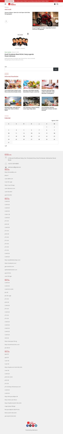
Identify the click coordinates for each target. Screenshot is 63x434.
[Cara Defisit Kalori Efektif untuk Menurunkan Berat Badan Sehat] (13, 84)
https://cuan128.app (10, 185)
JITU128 (7, 221)
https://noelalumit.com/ (10, 263)
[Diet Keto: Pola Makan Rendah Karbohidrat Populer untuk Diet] (31, 84)
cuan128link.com (9, 178)
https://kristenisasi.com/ (15, 386)
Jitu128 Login (8, 295)
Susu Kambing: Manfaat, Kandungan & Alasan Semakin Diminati (49, 109)
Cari (6, 66)
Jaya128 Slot (8, 273)
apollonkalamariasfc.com (11, 269)
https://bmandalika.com (10, 172)
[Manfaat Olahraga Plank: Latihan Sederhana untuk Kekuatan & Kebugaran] (50, 84)
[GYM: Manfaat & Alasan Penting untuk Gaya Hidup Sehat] (31, 101)
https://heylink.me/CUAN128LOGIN (13, 367)
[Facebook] (27, 425)
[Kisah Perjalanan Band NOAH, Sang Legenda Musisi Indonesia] (20, 41)
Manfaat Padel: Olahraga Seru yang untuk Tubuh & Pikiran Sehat (12, 109)
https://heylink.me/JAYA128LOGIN (13, 403)
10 (8, 133)
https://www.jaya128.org (11, 341)
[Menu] (6, 4)
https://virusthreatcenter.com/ (12, 344)
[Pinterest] (33, 425)
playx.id (6, 175)
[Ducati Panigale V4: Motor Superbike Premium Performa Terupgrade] (45, 19)
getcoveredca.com (9, 266)
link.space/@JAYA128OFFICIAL (12, 409)
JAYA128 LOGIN (9, 377)
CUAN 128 (7, 214)
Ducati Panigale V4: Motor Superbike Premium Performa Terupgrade (44, 28)
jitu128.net (7, 347)
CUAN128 (7, 201)
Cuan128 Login (8, 182)
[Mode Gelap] (55, 4)
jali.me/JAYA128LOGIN (10, 416)
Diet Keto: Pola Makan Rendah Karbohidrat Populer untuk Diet (31, 91)
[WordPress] (36, 425)
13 (31, 133)
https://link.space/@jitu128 (11, 396)
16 (54, 133)
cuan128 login (8, 276)
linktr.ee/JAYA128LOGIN (10, 412)
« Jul (6, 146)
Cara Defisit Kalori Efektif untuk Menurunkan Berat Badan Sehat (26, 1)
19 (24, 136)
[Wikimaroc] (11, 4)
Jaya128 (7, 354)
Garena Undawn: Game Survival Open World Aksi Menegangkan (17, 13)
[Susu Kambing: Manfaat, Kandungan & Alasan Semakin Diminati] (50, 101)
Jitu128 (6, 292)
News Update (8, 52)
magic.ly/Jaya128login (10, 406)
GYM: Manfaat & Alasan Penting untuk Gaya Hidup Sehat (31, 108)
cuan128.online (8, 191)
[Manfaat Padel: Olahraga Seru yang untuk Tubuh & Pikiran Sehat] (13, 101)
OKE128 (7, 338)
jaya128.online (8, 195)
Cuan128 (7, 360)
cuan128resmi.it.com (10, 188)
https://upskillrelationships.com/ (12, 260)
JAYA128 (7, 224)
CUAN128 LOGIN (9, 289)
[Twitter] (30, 425)
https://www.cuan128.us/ (11, 400)
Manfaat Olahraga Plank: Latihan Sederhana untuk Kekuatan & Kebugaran (48, 92)
